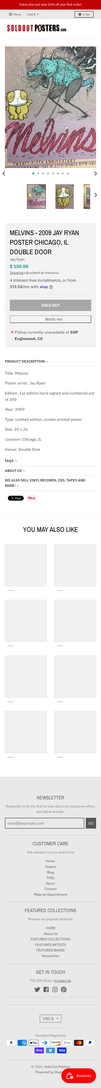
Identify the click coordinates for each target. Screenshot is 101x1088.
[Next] (95, 173)
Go (91, 823)
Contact (51, 889)
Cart (86, 14)
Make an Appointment (50, 894)
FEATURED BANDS (51, 950)
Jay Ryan (17, 259)
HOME (50, 928)
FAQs (9, 461)
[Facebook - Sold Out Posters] (46, 989)
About (50, 883)
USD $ (31, 14)
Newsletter (50, 956)
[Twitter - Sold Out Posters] (37, 989)
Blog (50, 872)
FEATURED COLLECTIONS (50, 939)
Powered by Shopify (50, 1072)
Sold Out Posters (57, 1066)
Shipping (16, 272)
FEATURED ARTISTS (50, 945)
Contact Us (62, 980)
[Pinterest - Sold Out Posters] (64, 989)
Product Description (25, 361)
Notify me (53, 319)
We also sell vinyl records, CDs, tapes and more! (45, 483)
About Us (13, 470)
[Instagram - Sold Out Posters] (55, 989)
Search (50, 866)
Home (50, 861)
